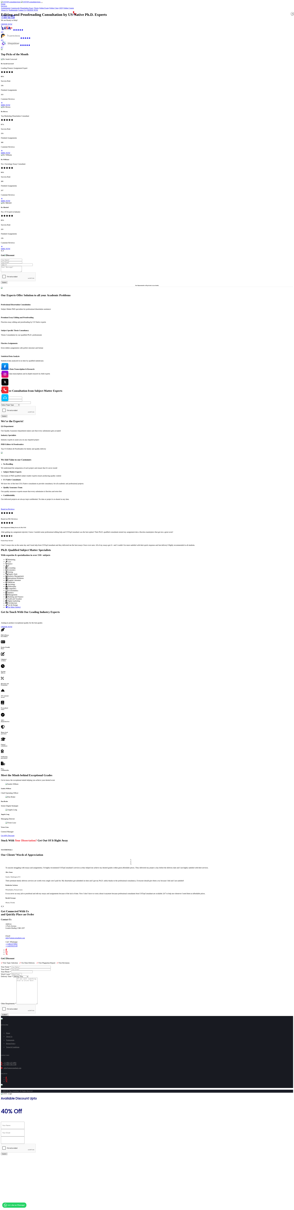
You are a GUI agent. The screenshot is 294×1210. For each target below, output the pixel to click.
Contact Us (22, 10)
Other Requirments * (8, 1004)
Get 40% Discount (7, 836)
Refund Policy (10, 1043)
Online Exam (44, 8)
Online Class (53, 8)
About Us (4, 10)
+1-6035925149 (11, 946)
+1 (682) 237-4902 (9, 1063)
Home (3, 4)
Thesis (36, 8)
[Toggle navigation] (42, 2)
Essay (31, 8)
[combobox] (4, 265)
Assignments (5, 8)
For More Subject (14, 607)
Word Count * (6, 974)
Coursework (15, 8)
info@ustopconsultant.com (15, 938)
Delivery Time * (7, 976)
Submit (4, 282)
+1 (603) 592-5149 (8, 18)
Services (4, 6)
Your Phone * (6, 972)
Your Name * (6, 967)
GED (61, 8)
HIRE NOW (5, 105)
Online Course (68, 8)
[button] (2, 251)
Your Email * (6, 969)
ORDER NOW (32, 10)
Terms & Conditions (12, 1047)
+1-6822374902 (11, 944)
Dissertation (24, 8)
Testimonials (13, 10)
